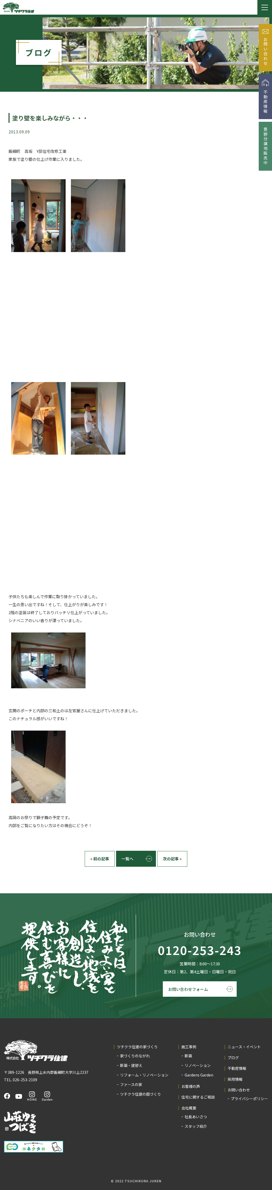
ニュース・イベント (244, 1047)
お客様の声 (190, 1086)
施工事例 (188, 1047)
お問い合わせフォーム (188, 989)
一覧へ (127, 858)
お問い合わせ (239, 1090)
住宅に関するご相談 (198, 1097)
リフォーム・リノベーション (144, 1075)
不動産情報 (237, 1068)
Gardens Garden (199, 1075)
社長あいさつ (196, 1116)
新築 (188, 1055)
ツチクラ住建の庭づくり (140, 1094)
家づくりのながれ (135, 1055)
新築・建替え (131, 1065)
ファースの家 (131, 1084)
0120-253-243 (200, 950)
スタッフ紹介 (196, 1126)
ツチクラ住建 (18, 7)
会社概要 (188, 1108)
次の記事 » (172, 858)
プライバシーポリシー (249, 1098)
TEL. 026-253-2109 (20, 1079)
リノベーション (198, 1065)
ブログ (233, 1058)
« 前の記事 (99, 858)
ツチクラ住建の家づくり (137, 1047)
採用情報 (235, 1079)
